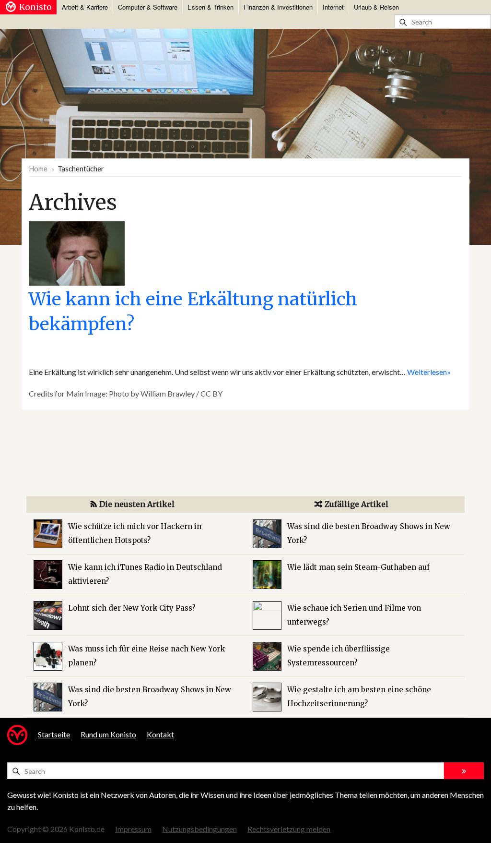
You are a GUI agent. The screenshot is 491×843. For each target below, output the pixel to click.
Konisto (35, 7)
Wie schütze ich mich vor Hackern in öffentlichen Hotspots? (134, 533)
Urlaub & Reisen (376, 7)
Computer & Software (147, 7)
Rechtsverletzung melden (288, 828)
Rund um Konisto (108, 734)
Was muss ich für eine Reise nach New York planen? (146, 655)
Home (38, 168)
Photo (119, 393)
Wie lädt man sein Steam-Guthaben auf (358, 567)
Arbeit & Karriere (85, 7)
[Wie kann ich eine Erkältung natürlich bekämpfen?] (77, 252)
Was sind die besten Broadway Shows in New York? (149, 696)
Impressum (133, 828)
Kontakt (160, 734)
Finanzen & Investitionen (278, 7)
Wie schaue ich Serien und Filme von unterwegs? (354, 614)
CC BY (211, 393)
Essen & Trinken (210, 7)
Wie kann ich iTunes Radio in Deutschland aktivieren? (145, 574)
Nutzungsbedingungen (199, 828)
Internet (333, 7)
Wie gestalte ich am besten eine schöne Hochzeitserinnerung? (359, 696)
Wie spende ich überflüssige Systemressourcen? (338, 655)
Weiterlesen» (429, 371)
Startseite (54, 734)
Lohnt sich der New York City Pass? (131, 608)
